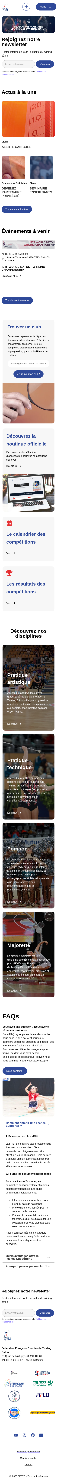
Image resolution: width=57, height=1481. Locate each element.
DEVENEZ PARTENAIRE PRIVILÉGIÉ (12, 192)
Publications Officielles (14, 183)
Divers (5, 141)
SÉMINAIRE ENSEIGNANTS (41, 190)
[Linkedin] (41, 1435)
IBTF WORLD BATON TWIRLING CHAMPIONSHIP (23, 268)
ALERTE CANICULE (16, 147)
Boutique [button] (12, 466)
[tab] (28, 1185)
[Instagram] (24, 1435)
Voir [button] (8, 553)
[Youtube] (16, 1435)
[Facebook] (33, 1435)
